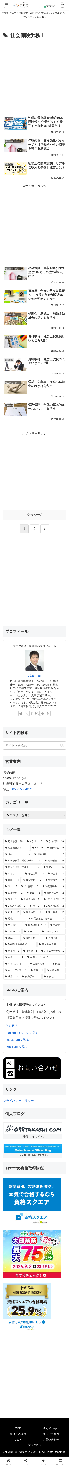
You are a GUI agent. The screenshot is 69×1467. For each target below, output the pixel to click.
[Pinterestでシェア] (19, 1164)
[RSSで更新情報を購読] (48, 713)
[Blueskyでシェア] (42, 1143)
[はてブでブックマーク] (42, 1154)
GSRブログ (34, 1445)
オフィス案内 (51, 1434)
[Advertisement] (34, 76)
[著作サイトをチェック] (20, 713)
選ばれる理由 (18, 1434)
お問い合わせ (51, 1439)
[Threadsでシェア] (26, 1154)
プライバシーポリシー (18, 1100)
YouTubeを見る (17, 1046)
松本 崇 (34, 676)
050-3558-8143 (22, 789)
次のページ (34, 514)
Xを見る (12, 1025)
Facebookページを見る (22, 1032)
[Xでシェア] (11, 1143)
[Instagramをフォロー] (37, 713)
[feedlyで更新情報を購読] (42, 713)
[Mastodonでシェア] (26, 1143)
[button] (62, 745)
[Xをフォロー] (26, 713)
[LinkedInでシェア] (34, 1164)
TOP (18, 1428)
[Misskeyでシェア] (57, 1143)
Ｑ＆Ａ (18, 1439)
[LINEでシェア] (57, 1154)
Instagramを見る (17, 1039)
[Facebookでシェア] (11, 1154)
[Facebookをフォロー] (31, 713)
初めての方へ (51, 1428)
